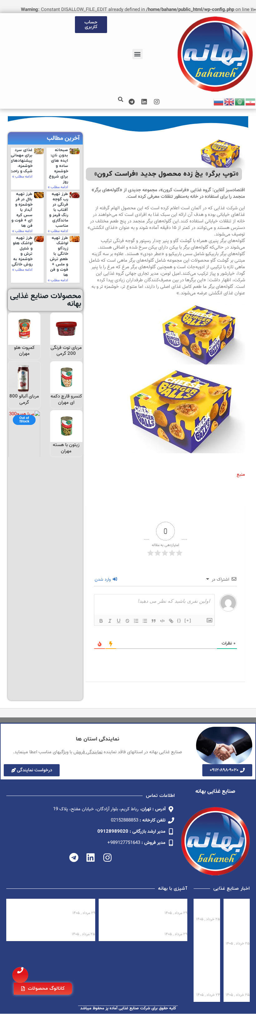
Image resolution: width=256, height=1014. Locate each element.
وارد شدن (103, 579)
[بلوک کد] (162, 621)
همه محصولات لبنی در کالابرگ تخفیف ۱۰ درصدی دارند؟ (240, 919)
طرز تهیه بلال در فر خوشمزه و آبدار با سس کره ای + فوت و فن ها (21, 209)
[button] (137, 54)
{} (179, 620)
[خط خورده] (127, 621)
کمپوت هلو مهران (24, 351)
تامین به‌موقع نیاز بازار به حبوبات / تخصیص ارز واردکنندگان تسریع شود (207, 971)
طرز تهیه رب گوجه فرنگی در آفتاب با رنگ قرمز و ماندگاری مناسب (58, 209)
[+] (188, 620)
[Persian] (250, 102)
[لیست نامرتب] (144, 621)
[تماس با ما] (20, 975)
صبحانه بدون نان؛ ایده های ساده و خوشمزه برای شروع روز (58, 165)
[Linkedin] (144, 102)
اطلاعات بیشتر (66, 338)
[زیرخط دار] (118, 621)
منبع (241, 474)
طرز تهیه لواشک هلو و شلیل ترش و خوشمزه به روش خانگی (22, 251)
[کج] (110, 621)
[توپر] (101, 621)
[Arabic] (240, 102)
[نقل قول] (153, 621)
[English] (229, 102)
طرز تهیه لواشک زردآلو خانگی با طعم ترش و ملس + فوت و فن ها (59, 256)
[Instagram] (156, 102)
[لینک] (171, 621)
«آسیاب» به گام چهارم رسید (208, 907)
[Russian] (219, 102)
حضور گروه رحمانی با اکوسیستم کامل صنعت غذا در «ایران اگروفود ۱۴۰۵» (237, 971)
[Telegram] (132, 102)
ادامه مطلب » (58, 187)
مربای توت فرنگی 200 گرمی (66, 351)
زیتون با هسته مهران (66, 448)
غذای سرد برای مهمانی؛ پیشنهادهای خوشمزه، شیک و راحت (21, 160)
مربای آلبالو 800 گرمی (24, 399)
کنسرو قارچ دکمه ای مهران (66, 399)
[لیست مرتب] (136, 621)
